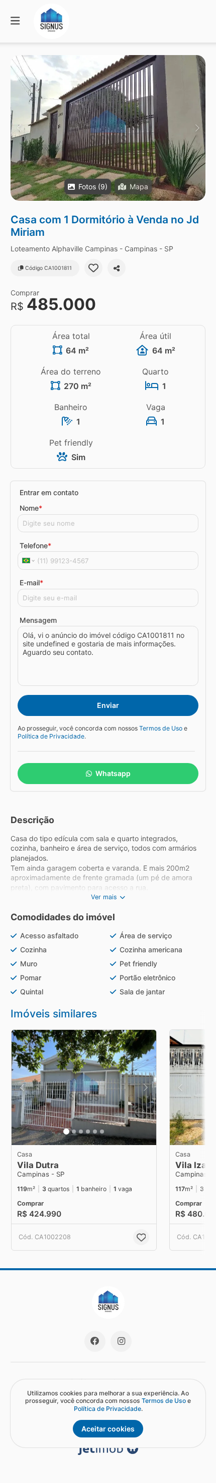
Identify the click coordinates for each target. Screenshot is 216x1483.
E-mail (31, 582)
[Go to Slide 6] (102, 1132)
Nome (31, 508)
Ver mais (104, 897)
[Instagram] (121, 1341)
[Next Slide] (197, 128)
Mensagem (38, 620)
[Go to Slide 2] (74, 1132)
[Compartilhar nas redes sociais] (116, 268)
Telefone (35, 545)
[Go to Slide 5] (95, 1132)
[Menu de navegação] (15, 21)
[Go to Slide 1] (66, 1132)
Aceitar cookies (108, 1428)
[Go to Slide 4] (88, 1132)
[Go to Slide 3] (81, 1132)
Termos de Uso (160, 728)
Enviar (108, 705)
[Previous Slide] (19, 128)
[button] (108, 128)
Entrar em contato (49, 492)
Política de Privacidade (51, 736)
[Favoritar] (93, 268)
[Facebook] (94, 1341)
